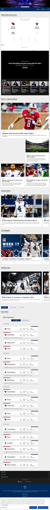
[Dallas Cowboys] (25, 487)
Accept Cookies (33, 507)
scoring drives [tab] (25, 320)
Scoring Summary (13, 307)
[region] (25, 503)
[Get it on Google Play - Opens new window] (29, 482)
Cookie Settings (4, 507)
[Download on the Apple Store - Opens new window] (21, 482)
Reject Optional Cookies (43, 507)
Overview (4, 307)
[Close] (48, 499)
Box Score (22, 307)
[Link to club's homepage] (2, 9)
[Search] (46, 9)
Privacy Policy (5, 505)
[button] (25, 67)
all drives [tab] (16, 320)
